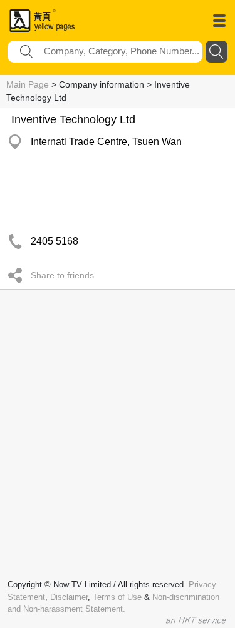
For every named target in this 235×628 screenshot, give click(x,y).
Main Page (27, 84)
